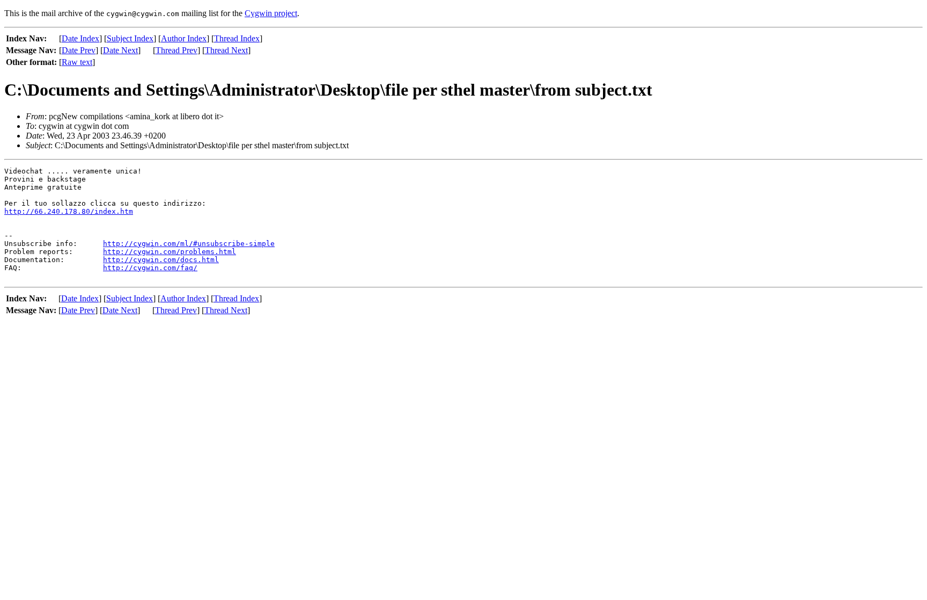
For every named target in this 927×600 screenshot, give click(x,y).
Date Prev (78, 50)
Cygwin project (271, 13)
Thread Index (237, 38)
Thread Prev (176, 50)
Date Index (80, 38)
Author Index (184, 38)
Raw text (77, 62)
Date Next (120, 50)
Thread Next (226, 50)
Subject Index (130, 38)
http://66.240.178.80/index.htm (68, 211)
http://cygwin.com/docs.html (161, 260)
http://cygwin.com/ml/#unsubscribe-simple (189, 244)
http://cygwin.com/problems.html (169, 252)
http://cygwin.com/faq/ (150, 268)
